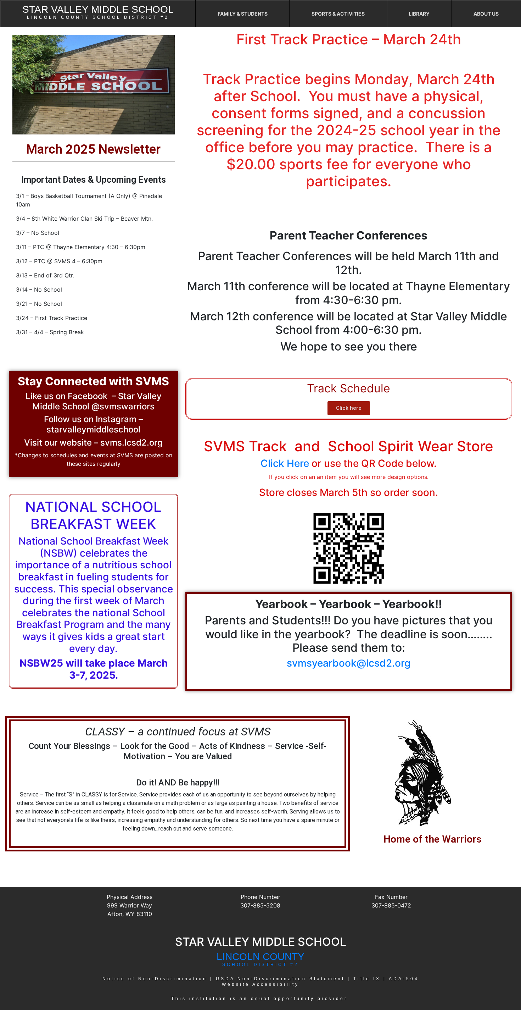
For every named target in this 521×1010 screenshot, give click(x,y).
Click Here (284, 463)
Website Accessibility (260, 984)
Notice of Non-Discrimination (154, 978)
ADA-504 (404, 978)
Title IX (367, 978)
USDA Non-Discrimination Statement (280, 978)
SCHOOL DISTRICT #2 (260, 964)
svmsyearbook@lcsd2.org (348, 663)
